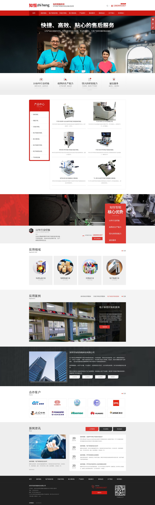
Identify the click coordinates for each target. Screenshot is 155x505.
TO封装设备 (36, 157)
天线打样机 (63, 13)
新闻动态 (102, 13)
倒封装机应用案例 (86, 296)
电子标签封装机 (37, 133)
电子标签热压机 (37, 151)
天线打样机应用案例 (99, 296)
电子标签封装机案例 (113, 296)
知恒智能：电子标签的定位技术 (38, 461)
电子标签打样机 (37, 145)
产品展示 (82, 13)
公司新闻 (92, 429)
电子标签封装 (53, 13)
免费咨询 (99, 492)
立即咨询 (98, 238)
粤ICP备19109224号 (54, 494)
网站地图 (31, 496)
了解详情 (104, 327)
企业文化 (74, 377)
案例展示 (92, 13)
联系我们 (121, 13)
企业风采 (87, 377)
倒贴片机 (35, 120)
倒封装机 (43, 13)
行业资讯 (105, 429)
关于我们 (111, 13)
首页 (33, 13)
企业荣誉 (100, 377)
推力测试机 (72, 13)
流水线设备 (38, 502)
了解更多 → (113, 377)
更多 (124, 250)
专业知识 (119, 429)
